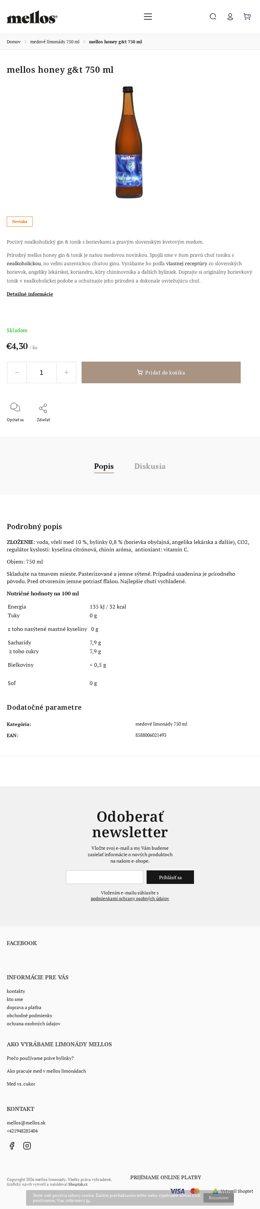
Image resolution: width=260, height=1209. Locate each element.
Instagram (27, 1146)
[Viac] (148, 16)
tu (88, 1200)
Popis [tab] (104, 466)
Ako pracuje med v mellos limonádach (46, 1071)
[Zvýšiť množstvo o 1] (66, 372)
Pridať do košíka (165, 372)
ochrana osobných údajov (33, 1023)
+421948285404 (22, 1130)
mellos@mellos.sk (26, 1122)
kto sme (15, 999)
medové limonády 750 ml (161, 724)
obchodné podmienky (29, 1015)
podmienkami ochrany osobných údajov (130, 899)
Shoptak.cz (78, 1184)
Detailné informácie (30, 294)
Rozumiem (219, 1197)
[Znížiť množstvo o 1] (17, 372)
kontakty (16, 991)
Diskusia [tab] (150, 466)
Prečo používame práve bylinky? (40, 1058)
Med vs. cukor (21, 1083)
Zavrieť (231, 428)
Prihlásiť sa (170, 877)
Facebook (12, 1146)
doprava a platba (24, 1007)
